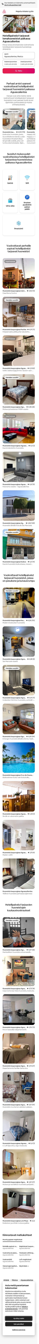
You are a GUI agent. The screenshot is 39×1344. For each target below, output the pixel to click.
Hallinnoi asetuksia (18, 1330)
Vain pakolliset (19, 1324)
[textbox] (10, 64)
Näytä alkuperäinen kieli (12, 5)
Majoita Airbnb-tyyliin (24, 11)
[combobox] (18, 56)
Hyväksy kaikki (18, 1318)
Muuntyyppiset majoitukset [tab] (12, 1240)
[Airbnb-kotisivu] (4, 11)
